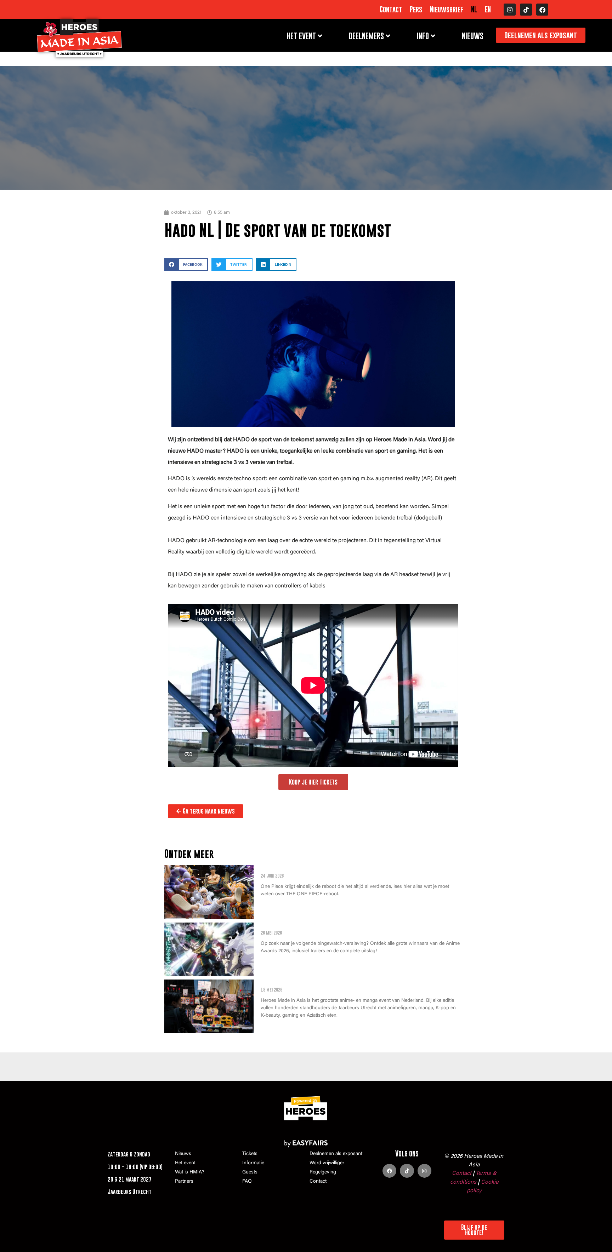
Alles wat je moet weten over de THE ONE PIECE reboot (341, 869)
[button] (186, 264)
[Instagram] (510, 10)
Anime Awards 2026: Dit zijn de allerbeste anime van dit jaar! (352, 926)
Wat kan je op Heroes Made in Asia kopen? (321, 983)
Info (423, 36)
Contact (391, 9)
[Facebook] (542, 10)
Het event (301, 36)
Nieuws (472, 36)
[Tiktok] (526, 10)
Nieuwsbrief (446, 9)
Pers (416, 9)
